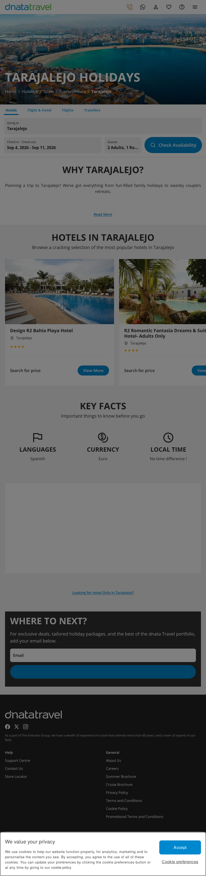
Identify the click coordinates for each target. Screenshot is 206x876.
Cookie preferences (180, 861)
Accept (180, 847)
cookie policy (61, 867)
